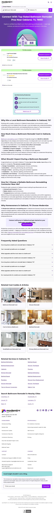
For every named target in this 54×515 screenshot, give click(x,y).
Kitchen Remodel (6, 372)
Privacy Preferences (33, 496)
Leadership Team (32, 461)
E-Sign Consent (24, 496)
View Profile (44, 58)
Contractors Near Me (7, 434)
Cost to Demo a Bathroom (10, 327)
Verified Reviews (12, 57)
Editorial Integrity (6, 444)
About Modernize (32, 454)
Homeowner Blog (6, 424)
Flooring (30, 369)
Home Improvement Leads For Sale (37, 427)
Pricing (29, 437)
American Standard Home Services (17, 73)
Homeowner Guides (7, 430)
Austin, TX (31, 404)
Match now (26, 111)
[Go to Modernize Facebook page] (43, 410)
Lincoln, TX (4, 400)
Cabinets (3, 369)
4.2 (10, 60)
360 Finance (31, 430)
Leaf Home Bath (11, 53)
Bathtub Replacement (7, 365)
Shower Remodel (34, 305)
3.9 (9, 80)
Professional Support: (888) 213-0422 (11, 458)
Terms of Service (40, 499)
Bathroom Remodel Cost (10, 305)
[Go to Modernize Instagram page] (40, 410)
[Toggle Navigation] (51, 2)
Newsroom (30, 468)
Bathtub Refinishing (7, 362)
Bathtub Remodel (34, 327)
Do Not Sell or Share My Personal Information (35, 498)
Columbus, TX (5, 396)
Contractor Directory (7, 437)
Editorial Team (5, 447)
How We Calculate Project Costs (10, 440)
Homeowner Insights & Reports (36, 434)
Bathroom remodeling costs (9, 139)
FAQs (29, 458)
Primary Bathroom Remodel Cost (38, 349)
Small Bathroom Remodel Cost (12, 349)
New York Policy (21, 498)
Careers (30, 464)
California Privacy (13, 498)
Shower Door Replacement (36, 380)
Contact (4, 454)
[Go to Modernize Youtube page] (51, 410)
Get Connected (27, 224)
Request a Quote (44, 54)
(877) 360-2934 (6, 466)
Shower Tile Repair (33, 365)
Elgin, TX (3, 404)
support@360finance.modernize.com (11, 468)
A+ (14, 60)
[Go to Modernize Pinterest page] (37, 410)
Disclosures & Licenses (42, 496)
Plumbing (4, 380)
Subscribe (46, 486)
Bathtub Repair (32, 362)
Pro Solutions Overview (34, 424)
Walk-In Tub (31, 387)
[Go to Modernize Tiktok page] (48, 410)
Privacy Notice (11, 496)
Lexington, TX (32, 400)
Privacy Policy (32, 499)
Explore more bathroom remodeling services (20, 232)
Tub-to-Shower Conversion (9, 387)
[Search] (48, 2)
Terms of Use (17, 496)
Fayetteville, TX (32, 396)
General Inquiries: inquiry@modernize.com (13, 461)
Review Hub (5, 427)
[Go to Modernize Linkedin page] (46, 410)
